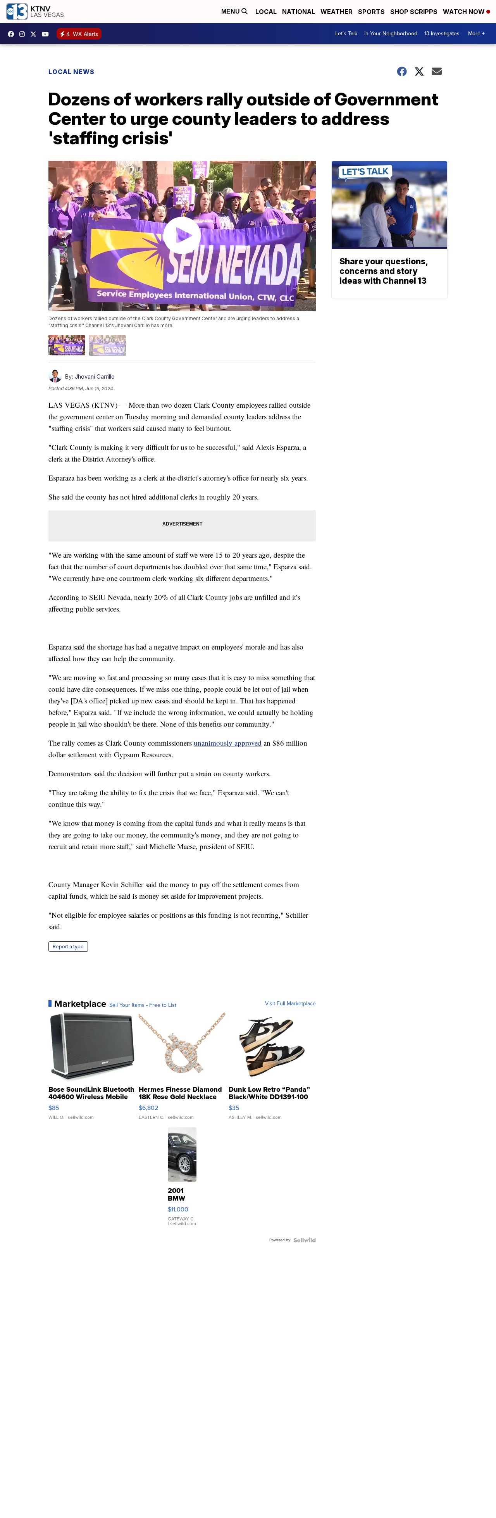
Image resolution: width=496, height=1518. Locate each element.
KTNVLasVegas (13, 34)
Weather (336, 12)
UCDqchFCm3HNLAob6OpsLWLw (47, 34)
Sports (371, 12)
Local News (71, 72)
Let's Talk (346, 33)
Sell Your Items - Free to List (142, 1005)
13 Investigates (442, 33)
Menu (231, 11)
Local (266, 12)
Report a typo (68, 946)
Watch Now (464, 12)
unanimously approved (228, 743)
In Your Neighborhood (390, 33)
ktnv (24, 34)
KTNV (35, 34)
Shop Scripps (413, 12)
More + (476, 33)
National (298, 12)
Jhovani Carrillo (95, 376)
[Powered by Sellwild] (304, 1240)
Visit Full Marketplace (290, 1003)
